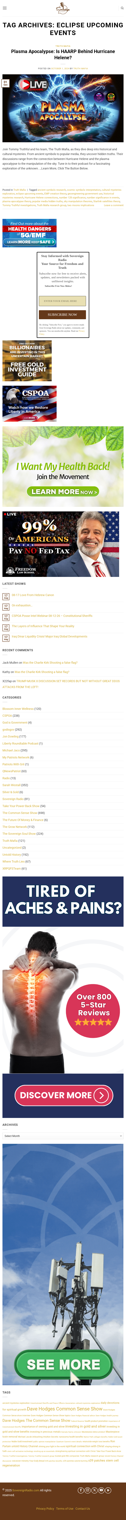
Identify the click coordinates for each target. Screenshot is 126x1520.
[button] (4, 8)
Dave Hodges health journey (107, 1416)
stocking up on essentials (44, 1451)
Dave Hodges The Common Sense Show (36, 1420)
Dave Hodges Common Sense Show (65, 1409)
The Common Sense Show (19, 813)
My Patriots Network (15, 757)
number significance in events (103, 197)
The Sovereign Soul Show (19, 833)
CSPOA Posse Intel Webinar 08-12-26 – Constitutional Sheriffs (52, 615)
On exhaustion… (22, 605)
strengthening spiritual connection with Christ (75, 1451)
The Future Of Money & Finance (22, 820)
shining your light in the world (52, 1446)
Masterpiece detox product (93, 1432)
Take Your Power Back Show (21, 806)
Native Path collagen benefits (96, 1437)
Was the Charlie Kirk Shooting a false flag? (50, 662)
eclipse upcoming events (29, 193)
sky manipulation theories (78, 201)
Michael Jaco (11, 750)
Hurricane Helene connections (41, 197)
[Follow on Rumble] (108, 1490)
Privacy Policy (45, 1508)
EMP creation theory (55, 193)
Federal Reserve (77, 1421)
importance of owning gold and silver (43, 1426)
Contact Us (82, 1508)
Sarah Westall (11, 785)
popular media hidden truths (47, 201)
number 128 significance (72, 197)
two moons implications (80, 205)
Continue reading (63, 177)
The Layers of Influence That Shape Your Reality (43, 626)
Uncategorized (11, 847)
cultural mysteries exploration (88, 1403)
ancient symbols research (52, 189)
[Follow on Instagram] (87, 1490)
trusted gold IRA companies (67, 1456)
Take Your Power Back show (108, 1451)
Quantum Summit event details (69, 1442)
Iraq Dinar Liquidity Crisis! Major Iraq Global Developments (49, 636)
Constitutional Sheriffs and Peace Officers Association (52, 1403)
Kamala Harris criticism (71, 1432)
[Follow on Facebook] (81, 1490)
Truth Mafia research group (51, 205)
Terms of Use (65, 1508)
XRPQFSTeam (11, 868)
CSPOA (7, 715)
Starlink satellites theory (106, 201)
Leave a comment (114, 205)
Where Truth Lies (13, 861)
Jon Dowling (10, 736)
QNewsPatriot (11, 771)
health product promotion (96, 1421)
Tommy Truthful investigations (19, 205)
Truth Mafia (63, 46)
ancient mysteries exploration (16, 1403)
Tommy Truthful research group (41, 1456)
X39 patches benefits (53, 1461)
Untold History (11, 854)
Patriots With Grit (13, 764)
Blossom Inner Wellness (18, 708)
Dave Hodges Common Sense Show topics (51, 1415)
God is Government (14, 722)
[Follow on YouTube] (101, 1490)
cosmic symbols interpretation (84, 189)
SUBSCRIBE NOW (62, 315)
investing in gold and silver (85, 1426)
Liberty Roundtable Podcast (20, 743)
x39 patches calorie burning (75, 1461)
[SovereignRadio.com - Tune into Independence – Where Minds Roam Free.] (63, 8)
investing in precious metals (45, 1431)
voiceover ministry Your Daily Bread (28, 1461)
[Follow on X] (94, 1490)
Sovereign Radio (13, 799)
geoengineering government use (85, 193)
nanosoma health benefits (71, 1437)
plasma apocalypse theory (16, 201)
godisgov (8, 729)
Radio (6, 778)
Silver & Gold (10, 792)
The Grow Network (14, 827)
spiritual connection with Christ (85, 1446)
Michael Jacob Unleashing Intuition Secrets (38, 1437)
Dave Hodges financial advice (83, 1416)
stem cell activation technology (20, 1451)
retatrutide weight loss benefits (96, 1441)
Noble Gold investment (21, 1441)
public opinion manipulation (44, 1442)
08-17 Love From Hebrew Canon (33, 595)
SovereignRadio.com (25, 1490)
